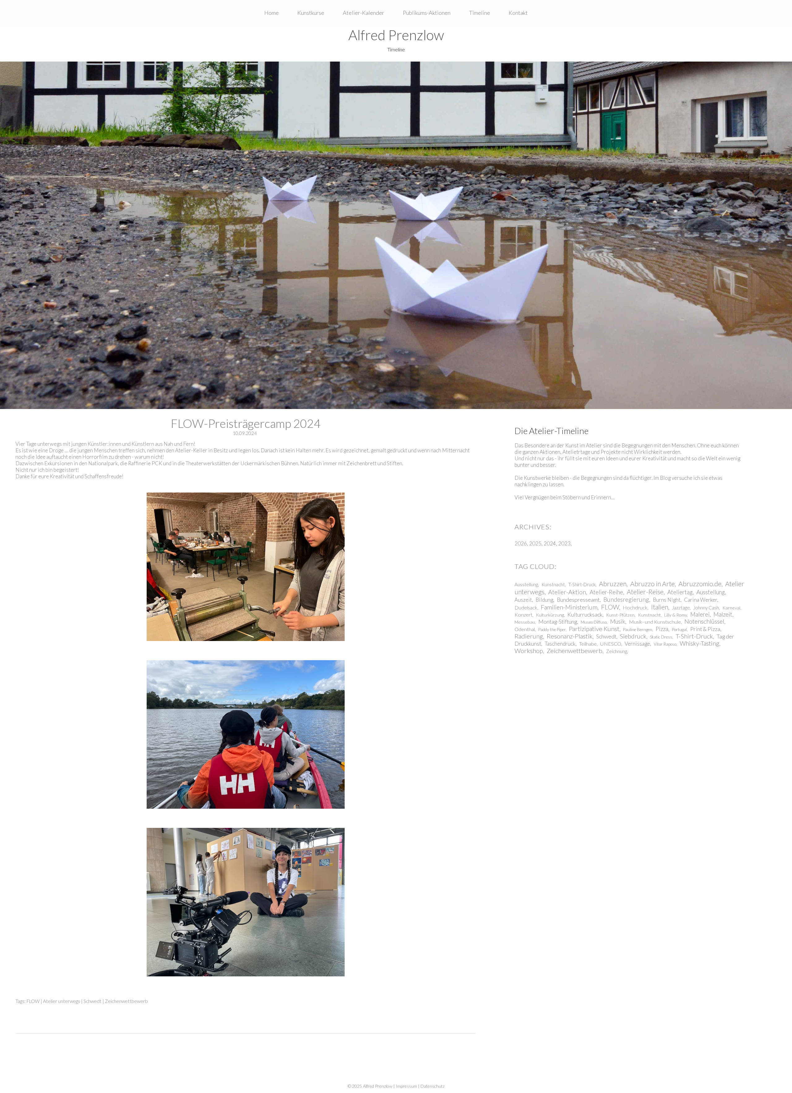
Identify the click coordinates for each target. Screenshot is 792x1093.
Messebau (524, 622)
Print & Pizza (705, 629)
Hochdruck (635, 607)
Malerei (700, 614)
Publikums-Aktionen (426, 12)
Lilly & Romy (675, 615)
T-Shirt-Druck (582, 584)
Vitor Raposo (665, 644)
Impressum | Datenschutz (420, 1086)
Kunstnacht (553, 584)
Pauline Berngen (637, 629)
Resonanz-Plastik (569, 636)
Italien (659, 607)
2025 (535, 543)
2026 (520, 543)
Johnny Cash (706, 607)
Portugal (679, 629)
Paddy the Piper (552, 629)
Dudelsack (525, 607)
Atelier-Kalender (363, 12)
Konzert (523, 615)
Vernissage (637, 643)
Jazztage (681, 607)
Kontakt (518, 12)
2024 (550, 543)
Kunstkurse (310, 12)
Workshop (528, 650)
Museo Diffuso (594, 622)
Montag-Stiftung (557, 621)
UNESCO (610, 644)
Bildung (544, 599)
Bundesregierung (626, 599)
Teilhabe (588, 644)
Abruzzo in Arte (652, 584)
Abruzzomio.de (699, 584)
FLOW (33, 1001)
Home (271, 12)
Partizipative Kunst (594, 628)
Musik (617, 621)
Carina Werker (700, 599)
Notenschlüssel (704, 621)
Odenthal (524, 629)
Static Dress (661, 637)
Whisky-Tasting (699, 643)
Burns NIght (666, 599)
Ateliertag (680, 592)
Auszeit (523, 599)
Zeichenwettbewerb (126, 1001)
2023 (564, 543)
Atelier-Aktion (567, 592)
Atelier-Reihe (606, 592)
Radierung (528, 636)
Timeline (479, 12)
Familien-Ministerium (569, 607)
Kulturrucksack (584, 614)
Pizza (662, 629)
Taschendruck (560, 643)
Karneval (731, 607)
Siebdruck (633, 636)
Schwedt (92, 1001)
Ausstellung (526, 584)
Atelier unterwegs (61, 1001)
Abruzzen (612, 584)
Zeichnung (616, 651)
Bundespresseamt (578, 599)
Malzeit (722, 614)
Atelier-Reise (645, 592)
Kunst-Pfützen (620, 615)
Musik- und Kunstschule (655, 622)
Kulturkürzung (550, 615)
